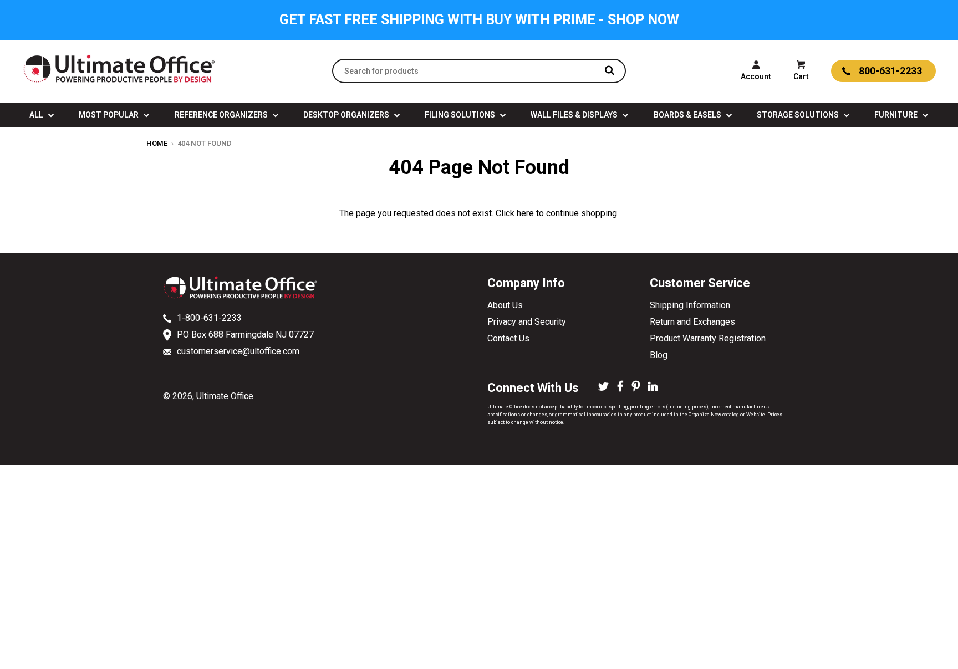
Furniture (896, 114)
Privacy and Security (526, 321)
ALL (37, 114)
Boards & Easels (688, 114)
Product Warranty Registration (708, 338)
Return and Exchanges (692, 321)
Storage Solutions (798, 114)
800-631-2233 (890, 70)
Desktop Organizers (347, 114)
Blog (658, 355)
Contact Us (508, 338)
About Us (505, 305)
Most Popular (109, 114)
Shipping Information (690, 305)
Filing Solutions (461, 114)
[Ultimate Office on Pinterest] (636, 387)
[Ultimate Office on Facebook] (620, 387)
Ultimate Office (224, 396)
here (525, 213)
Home (156, 143)
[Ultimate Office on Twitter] (603, 387)
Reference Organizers (222, 114)
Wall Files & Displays (575, 114)
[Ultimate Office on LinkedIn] (653, 387)
